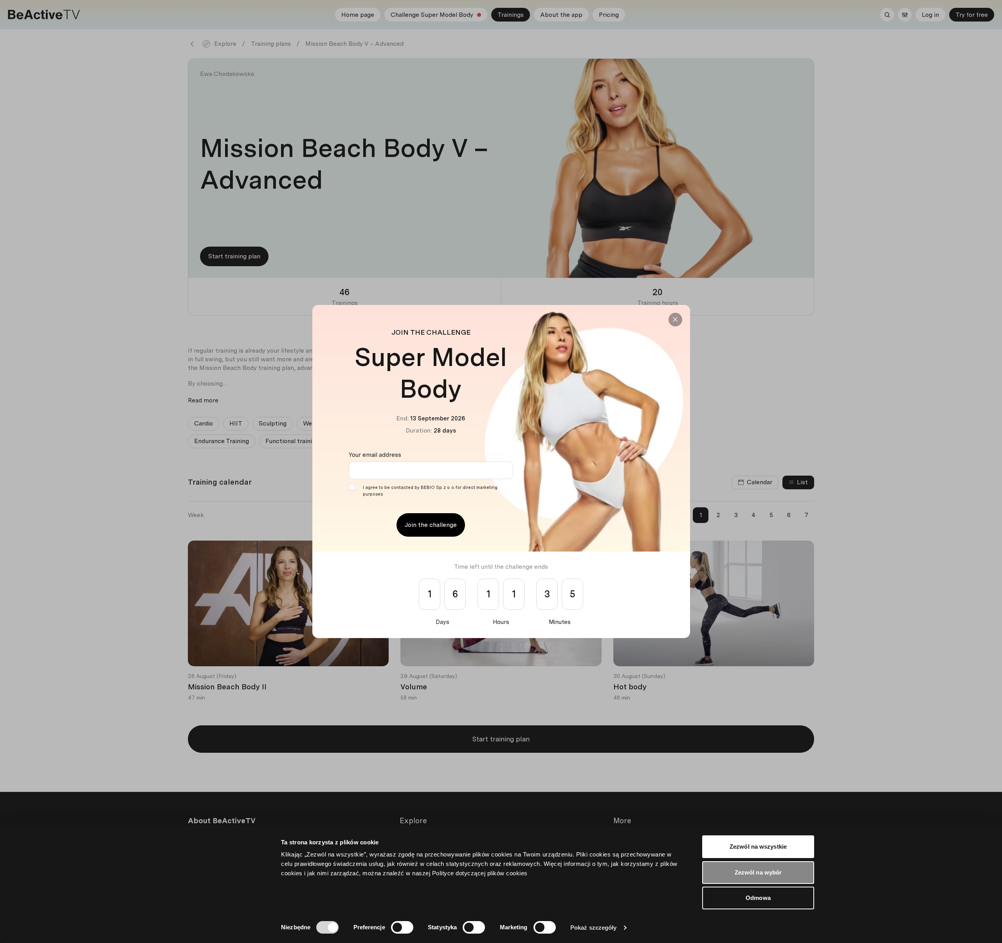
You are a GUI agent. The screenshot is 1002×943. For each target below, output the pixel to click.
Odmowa (758, 897)
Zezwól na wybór (758, 872)
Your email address (375, 454)
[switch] (402, 927)
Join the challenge (431, 524)
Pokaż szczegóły (593, 927)
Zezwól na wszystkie (758, 846)
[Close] (675, 319)
